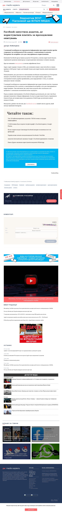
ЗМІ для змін (35, 1)
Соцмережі (8, 27)
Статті (15, 9)
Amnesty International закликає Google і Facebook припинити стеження (31, 139)
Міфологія (18, 12)
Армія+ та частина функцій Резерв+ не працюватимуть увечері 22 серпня (22, 350)
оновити (54, 222)
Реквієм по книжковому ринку (12, 360)
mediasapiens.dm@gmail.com (51, 474)
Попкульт (38, 12)
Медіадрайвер (54, 1)
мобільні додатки (30, 185)
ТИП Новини (15, 185)
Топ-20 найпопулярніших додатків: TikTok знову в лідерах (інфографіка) (27, 119)
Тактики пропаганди (29, 12)
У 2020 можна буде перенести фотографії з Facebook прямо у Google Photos (30, 125)
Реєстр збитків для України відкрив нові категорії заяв (18, 311)
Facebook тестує (31, 104)
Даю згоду (31, 509)
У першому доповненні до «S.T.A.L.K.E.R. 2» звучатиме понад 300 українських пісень (25, 314)
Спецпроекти (24, 9)
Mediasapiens (32, 479)
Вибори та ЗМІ (32, 485)
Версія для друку (54, 42)
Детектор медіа (7, 1)
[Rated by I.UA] (27, 495)
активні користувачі (41, 185)
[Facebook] (24, 42)
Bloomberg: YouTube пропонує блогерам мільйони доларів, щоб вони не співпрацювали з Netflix (28, 308)
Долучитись (31, 164)
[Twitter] (26, 42)
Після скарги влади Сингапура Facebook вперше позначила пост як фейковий (29, 131)
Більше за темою (10, 423)
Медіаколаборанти (48, 12)
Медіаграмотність (9, 12)
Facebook (21, 185)
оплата (15, 187)
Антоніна (31, 487)
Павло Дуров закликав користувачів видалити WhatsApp (26, 142)
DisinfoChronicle (45, 1)
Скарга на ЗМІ (54, 9)
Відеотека (31, 484)
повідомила (19, 63)
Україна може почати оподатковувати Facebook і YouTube (26, 135)
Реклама (31, 470)
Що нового (7, 9)
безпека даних (8, 187)
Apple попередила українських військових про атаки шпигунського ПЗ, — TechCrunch (26, 317)
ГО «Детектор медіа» (33, 488)
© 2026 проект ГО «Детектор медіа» (49, 473)
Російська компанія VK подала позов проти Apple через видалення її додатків (24, 355)
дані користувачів (52, 185)
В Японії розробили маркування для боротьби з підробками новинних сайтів (24, 320)
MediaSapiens (17, 1)
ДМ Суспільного (26, 1)
